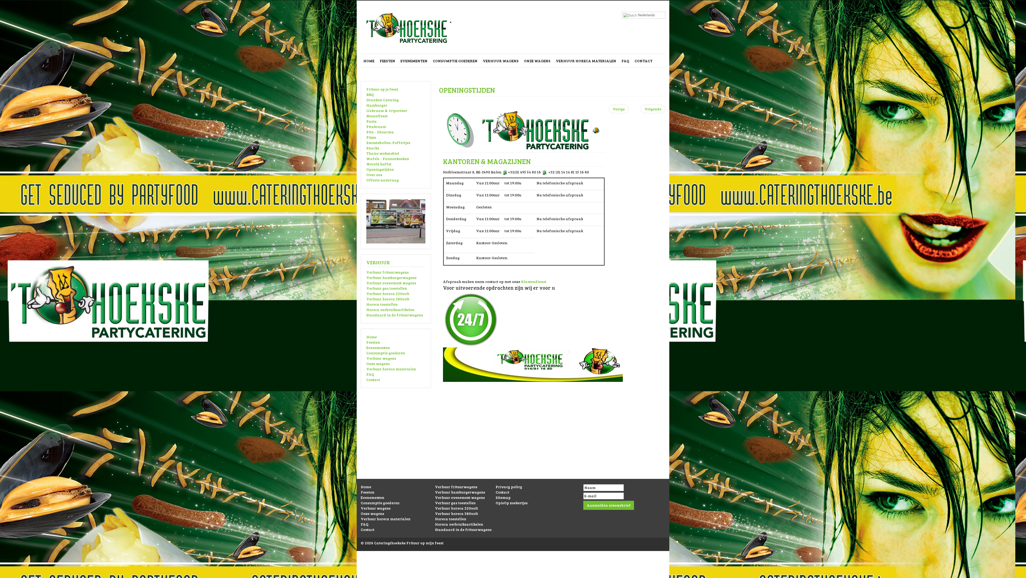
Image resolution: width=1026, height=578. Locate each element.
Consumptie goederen (455, 60)
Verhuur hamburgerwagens (391, 277)
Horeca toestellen (382, 304)
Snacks (372, 147)
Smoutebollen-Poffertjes (388, 142)
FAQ (625, 60)
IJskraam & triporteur (386, 110)
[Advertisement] (513, 441)
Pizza (371, 137)
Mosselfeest (377, 115)
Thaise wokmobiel (382, 153)
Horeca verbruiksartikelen (390, 309)
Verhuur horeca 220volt (387, 293)
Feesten (387, 60)
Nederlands (646, 15)
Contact (643, 60)
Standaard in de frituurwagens (394, 314)
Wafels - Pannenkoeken (387, 158)
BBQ (370, 94)
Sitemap (503, 497)
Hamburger (376, 105)
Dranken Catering (382, 99)
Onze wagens (537, 60)
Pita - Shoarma (380, 131)
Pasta (371, 121)
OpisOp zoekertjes (512, 502)
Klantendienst (533, 281)
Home (368, 60)
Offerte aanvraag (382, 180)
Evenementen (414, 60)
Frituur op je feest (382, 89)
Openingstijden (380, 169)
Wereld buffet (378, 163)
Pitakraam (376, 126)
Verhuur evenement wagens (391, 282)
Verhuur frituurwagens (387, 272)
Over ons (374, 174)
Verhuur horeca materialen (586, 60)
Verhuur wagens (501, 60)
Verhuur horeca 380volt (387, 298)
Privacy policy (509, 486)
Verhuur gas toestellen (386, 288)
